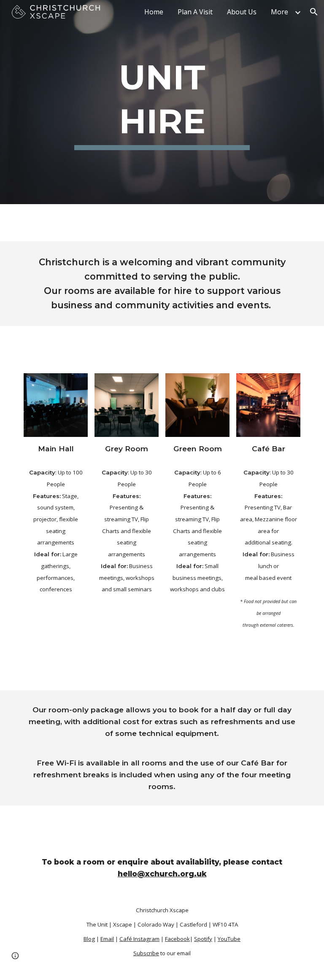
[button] (314, 12)
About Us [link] (241, 11)
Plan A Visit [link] (195, 11)
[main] (162, 102)
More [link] (279, 11)
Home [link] (153, 11)
